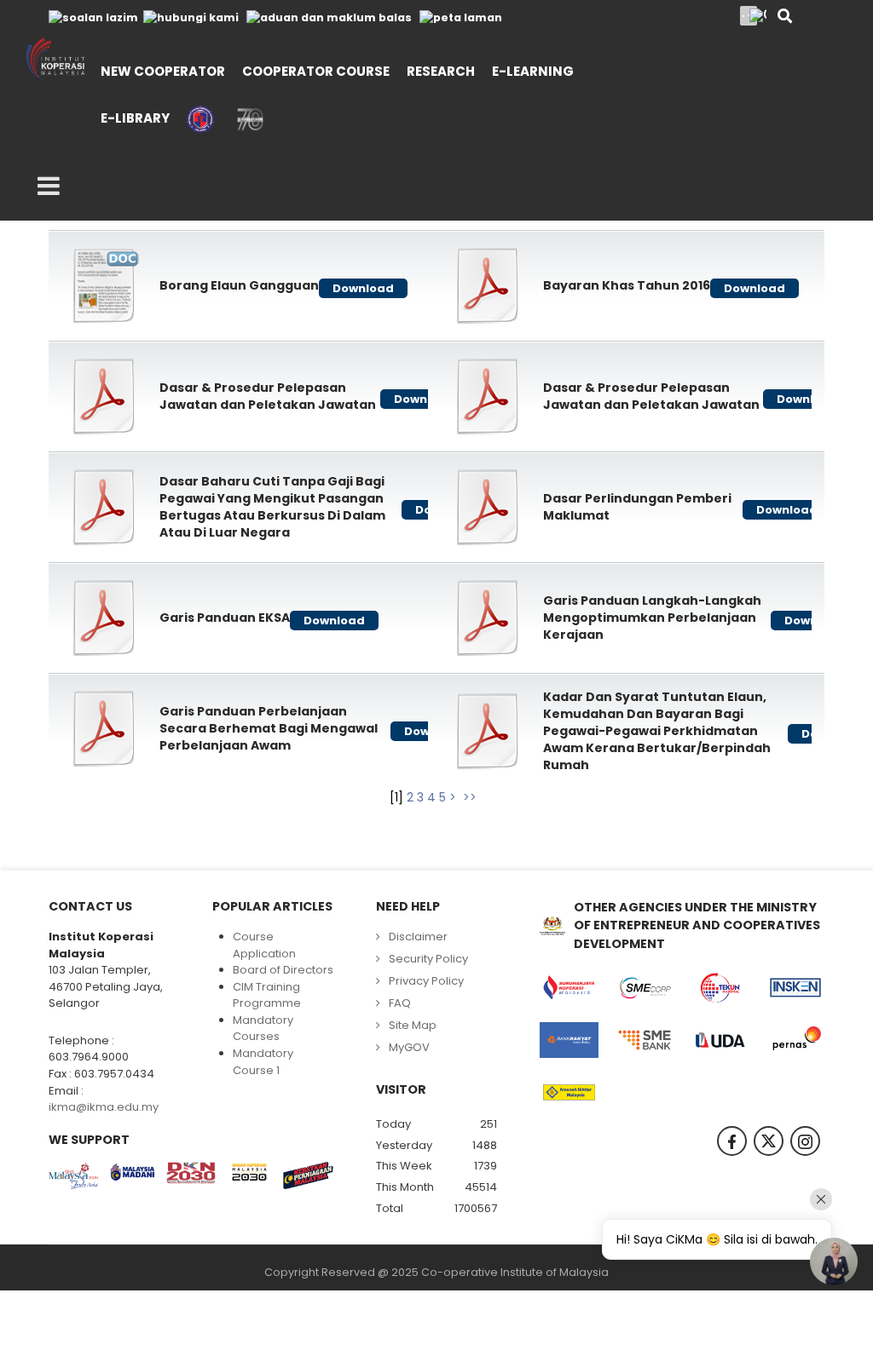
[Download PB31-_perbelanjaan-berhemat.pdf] (104, 728)
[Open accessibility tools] (757, 15)
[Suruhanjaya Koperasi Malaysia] (569, 987)
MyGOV (409, 1047)
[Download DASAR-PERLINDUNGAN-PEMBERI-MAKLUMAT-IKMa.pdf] (487, 506)
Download (363, 288)
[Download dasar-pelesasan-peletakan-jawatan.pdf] (104, 396)
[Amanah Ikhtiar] (569, 1092)
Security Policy (428, 959)
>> (471, 797)
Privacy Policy (426, 981)
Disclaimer (418, 936)
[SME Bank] (645, 1039)
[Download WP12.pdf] (487, 730)
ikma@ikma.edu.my (104, 1107)
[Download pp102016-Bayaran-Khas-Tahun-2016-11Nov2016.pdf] (487, 285)
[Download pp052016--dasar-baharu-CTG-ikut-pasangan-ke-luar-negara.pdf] (104, 506)
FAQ (400, 1003)
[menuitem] (163, 69)
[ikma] (55, 58)
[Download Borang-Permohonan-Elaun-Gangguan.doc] (104, 285)
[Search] (784, 17)
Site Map (412, 1025)
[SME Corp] (645, 987)
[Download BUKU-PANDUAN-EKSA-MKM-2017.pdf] (104, 617)
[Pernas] (795, 1039)
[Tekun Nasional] (720, 987)
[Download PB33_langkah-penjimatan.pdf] (487, 617)
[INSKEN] (795, 987)
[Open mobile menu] (48, 186)
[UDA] (720, 1039)
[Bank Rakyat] (569, 1039)
